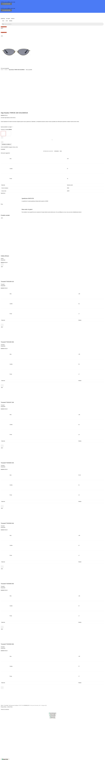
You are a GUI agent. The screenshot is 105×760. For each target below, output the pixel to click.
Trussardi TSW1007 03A (7, 402)
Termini (2, 709)
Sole (17, 147)
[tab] (48, 151)
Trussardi (2, 284)
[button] (2, 264)
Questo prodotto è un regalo (6, 126)
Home (2, 69)
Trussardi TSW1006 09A (7, 342)
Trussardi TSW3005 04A (7, 463)
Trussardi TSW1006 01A (7, 281)
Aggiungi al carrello (6, 144)
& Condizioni (6, 709)
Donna (6, 69)
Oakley (2, 258)
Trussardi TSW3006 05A (7, 583)
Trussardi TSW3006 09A (7, 644)
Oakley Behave (5, 256)
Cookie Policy (10, 706)
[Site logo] (4, 30)
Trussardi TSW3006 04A (7, 523)
